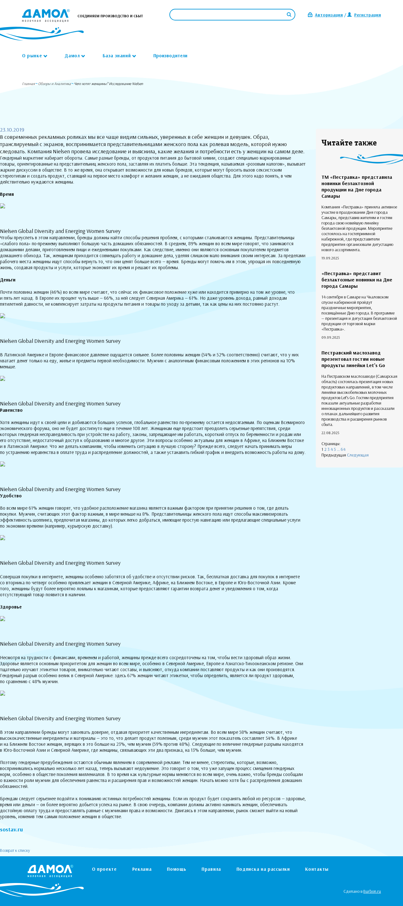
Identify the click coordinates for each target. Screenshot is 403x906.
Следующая (358, 455)
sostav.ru (11, 829)
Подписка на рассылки (263, 869)
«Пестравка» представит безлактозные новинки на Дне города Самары (356, 279)
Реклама (142, 869)
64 (343, 449)
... (338, 449)
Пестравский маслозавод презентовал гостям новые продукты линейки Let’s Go (353, 358)
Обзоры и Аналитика (54, 83)
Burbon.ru (372, 891)
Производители (170, 56)
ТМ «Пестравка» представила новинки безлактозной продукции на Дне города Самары (356, 186)
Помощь (176, 869)
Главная (28, 83)
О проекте (104, 869)
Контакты (317, 869)
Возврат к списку (15, 850)
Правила (211, 869)
